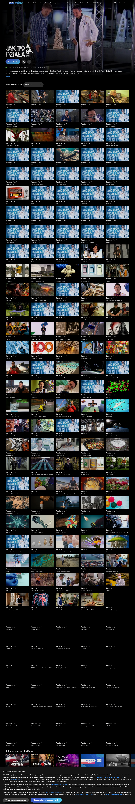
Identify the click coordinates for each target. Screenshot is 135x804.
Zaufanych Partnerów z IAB (84, 794)
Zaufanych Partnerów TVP (113, 794)
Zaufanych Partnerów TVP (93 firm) (22, 779)
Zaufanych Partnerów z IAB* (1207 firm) (110, 777)
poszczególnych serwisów (59, 784)
